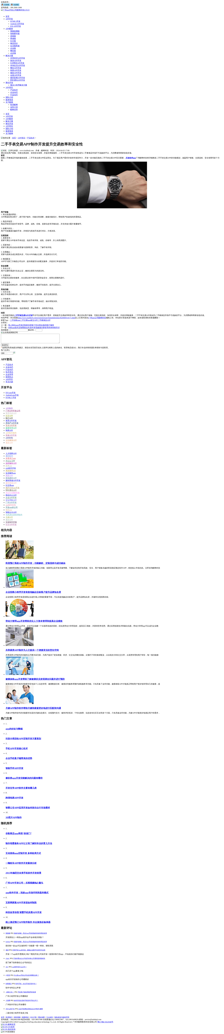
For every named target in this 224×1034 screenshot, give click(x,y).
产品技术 (14, 90)
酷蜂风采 (25, 1017)
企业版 (13, 48)
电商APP (9, 430)
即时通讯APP (11, 490)
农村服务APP (11, 463)
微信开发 (9, 83)
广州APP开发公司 (13, 411)
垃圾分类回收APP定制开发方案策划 (23, 738)
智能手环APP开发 (14, 768)
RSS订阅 (33, 1017)
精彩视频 (17, 1017)
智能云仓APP (11, 512)
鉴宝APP (34, 320)
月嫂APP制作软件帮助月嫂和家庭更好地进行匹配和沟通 (33, 708)
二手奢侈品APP (44, 320)
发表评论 (5, 345)
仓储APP (9, 517)
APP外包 (9, 438)
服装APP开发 (15, 73)
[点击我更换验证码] (9, 332)
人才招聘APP (11, 453)
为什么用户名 (10, 1009)
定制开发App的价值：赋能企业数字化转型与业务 (28, 950)
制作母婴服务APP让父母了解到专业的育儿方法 (29, 843)
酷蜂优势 (14, 110)
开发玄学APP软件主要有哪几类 (21, 788)
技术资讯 (9, 372)
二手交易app (25, 320)
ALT (7, 967)
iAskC (8, 958)
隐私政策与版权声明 (61, 1017)
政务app (9, 466)
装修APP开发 (11, 435)
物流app (9, 510)
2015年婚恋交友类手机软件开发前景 (23, 873)
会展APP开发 (15, 75)
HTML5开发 (15, 21)
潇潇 (7, 950)
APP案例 (9, 29)
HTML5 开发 (11, 398)
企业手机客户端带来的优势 (19, 758)
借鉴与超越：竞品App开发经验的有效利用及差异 (30, 933)
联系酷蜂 (14, 105)
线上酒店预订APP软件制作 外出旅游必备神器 (28, 922)
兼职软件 (9, 456)
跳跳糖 (8, 933)
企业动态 (14, 92)
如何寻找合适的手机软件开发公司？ (26, 1000)
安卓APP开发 (11, 425)
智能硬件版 (15, 34)
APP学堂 (9, 379)
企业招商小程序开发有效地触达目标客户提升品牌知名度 (33, 592)
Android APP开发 (17, 24)
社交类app (10, 485)
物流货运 (14, 43)
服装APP (9, 443)
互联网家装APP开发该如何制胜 (21, 902)
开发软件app (131, 158)
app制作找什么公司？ (19, 967)
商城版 (13, 38)
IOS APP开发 (15, 26)
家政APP (9, 476)
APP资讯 (9, 87)
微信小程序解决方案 (18, 85)
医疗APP (9, 418)
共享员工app (11, 458)
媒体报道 (9, 100)
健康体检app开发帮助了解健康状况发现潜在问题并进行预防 (35, 679)
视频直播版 (15, 31)
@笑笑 (8, 975)
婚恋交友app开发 (12, 488)
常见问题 (9, 382)
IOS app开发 (11, 393)
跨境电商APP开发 (14, 798)
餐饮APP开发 (15, 68)
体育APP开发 (11, 421)
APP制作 (9, 408)
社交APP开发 (11, 525)
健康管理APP (11, 428)
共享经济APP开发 (17, 58)
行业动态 (14, 95)
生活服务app (11, 473)
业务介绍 (14, 107)
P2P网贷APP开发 (17, 63)
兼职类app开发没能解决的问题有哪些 (24, 778)
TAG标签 (49, 1017)
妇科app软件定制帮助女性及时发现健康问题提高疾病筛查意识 (34, 328)
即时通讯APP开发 (17, 80)
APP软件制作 (11, 433)
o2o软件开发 (11, 468)
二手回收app (15, 320)
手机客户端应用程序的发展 (27, 992)
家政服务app (11, 471)
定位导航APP (11, 500)
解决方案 (9, 56)
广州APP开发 (11, 502)
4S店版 (13, 53)
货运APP (9, 520)
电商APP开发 (15, 70)
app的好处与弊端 (14, 729)
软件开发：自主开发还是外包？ (26, 984)
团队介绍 (9, 97)
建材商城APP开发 (13, 480)
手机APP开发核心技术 (17, 748)
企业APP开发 (11, 498)
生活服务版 (15, 46)
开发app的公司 (12, 507)
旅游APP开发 (15, 61)
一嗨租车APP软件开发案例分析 (21, 863)
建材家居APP (11, 483)
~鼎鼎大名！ (10, 992)
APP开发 (9, 19)
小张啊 (8, 1000)
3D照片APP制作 (14, 817)
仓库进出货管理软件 (14, 515)
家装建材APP (11, 478)
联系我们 (9, 1017)
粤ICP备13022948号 (105, 1022)
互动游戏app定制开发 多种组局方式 (23, 853)
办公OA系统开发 (13, 493)
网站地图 (41, 1017)
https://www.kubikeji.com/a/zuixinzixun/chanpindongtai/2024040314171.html (46, 318)
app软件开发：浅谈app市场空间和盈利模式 (27, 892)
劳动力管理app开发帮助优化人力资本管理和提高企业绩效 (34, 621)
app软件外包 (11, 505)
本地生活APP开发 (17, 65)
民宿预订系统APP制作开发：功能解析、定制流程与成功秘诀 (35, 563)
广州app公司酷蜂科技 (97, 318)
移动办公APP (11, 495)
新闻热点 (9, 377)
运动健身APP (11, 440)
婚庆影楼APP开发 (17, 78)
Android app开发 (12, 395)
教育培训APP (11, 413)
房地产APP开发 (12, 423)
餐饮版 (13, 51)
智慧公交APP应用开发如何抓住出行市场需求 (28, 807)
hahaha (8, 942)
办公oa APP (10, 461)
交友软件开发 (11, 522)
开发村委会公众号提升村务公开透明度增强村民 (29, 958)
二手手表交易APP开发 (23, 315)
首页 (7, 16)
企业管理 (9, 374)
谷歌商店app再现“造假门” (19, 833)
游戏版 (13, 36)
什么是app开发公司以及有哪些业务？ (26, 975)
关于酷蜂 (9, 102)
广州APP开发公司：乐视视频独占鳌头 (24, 883)
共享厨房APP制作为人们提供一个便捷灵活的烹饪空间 (32, 650)
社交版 (13, 41)
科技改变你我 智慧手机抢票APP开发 (24, 912)
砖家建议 (9, 984)
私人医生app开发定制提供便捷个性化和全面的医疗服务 (31, 325)
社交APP (9, 416)
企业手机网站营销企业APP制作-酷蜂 (30, 1009)
